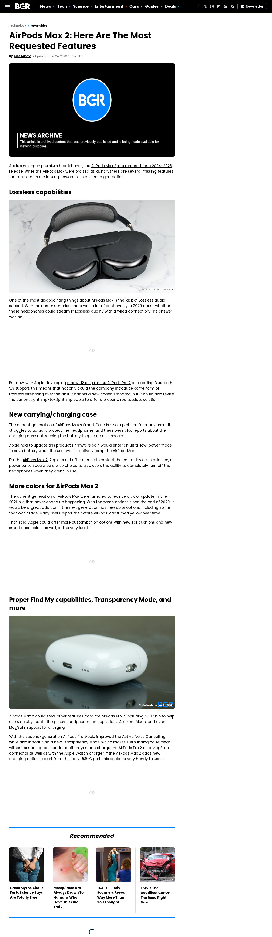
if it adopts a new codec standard (99, 394)
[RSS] (232, 6)
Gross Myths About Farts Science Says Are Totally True (26, 893)
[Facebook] (198, 6)
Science (81, 6)
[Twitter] (205, 6)
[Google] (225, 6)
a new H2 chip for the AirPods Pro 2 (99, 383)
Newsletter (254, 6)
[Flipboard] (218, 6)
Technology (17, 25)
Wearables (39, 25)
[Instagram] (212, 6)
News (45, 6)
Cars (134, 6)
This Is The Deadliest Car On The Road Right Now (155, 895)
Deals (170, 6)
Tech (62, 6)
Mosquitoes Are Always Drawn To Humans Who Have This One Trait (69, 897)
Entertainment (109, 6)
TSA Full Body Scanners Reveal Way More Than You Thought (111, 895)
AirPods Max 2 (35, 460)
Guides (152, 6)
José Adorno (22, 56)
